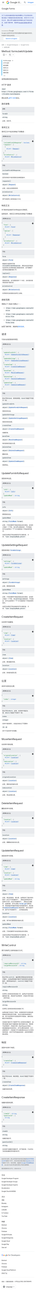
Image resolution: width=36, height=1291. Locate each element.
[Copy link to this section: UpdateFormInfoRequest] (31, 473)
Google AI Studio (7, 1234)
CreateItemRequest (18, 366)
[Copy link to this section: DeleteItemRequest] (25, 803)
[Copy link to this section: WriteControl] (18, 945)
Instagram (5, 1206)
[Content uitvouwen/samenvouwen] (12, 60)
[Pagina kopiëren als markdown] (10, 54)
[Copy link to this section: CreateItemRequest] (25, 617)
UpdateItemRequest (18, 385)
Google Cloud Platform (9, 1270)
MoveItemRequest (17, 373)
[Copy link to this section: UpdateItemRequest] (26, 851)
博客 (3, 1200)
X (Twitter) (5, 1213)
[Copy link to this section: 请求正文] (12, 127)
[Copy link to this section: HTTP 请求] (13, 85)
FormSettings (15, 550)
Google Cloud (6, 1241)
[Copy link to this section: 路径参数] (12, 104)
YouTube (4, 1216)
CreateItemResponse (18, 1063)
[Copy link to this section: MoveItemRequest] (24, 739)
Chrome (4, 1228)
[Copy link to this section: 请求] (8, 334)
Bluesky (4, 1203)
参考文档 (6, 47)
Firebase (4, 1231)
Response (16, 235)
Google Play (5, 1244)
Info (13, 491)
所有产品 (4, 1273)
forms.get (23, 904)
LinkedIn (4, 1210)
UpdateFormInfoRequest (19, 354)
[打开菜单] (3, 2)
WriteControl (16, 157)
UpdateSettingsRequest (19, 360)
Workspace (20, 2)
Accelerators (6, 1188)
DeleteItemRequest (18, 379)
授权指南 (21, 327)
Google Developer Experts (10, 1185)
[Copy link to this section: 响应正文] (12, 205)
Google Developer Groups (10, 1181)
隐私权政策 (9, 1281)
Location (14, 641)
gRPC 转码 (12, 98)
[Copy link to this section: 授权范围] (12, 300)
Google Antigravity (7, 1238)
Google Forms (8, 8)
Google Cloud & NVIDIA (9, 1191)
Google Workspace (12, 45)
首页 (3, 45)
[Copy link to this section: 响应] (8, 1042)
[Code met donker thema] (32, 141)
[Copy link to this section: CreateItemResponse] (27, 1097)
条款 (3, 1281)
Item (13, 635)
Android (4, 1225)
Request (16, 149)
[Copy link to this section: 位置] (8, 681)
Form (13, 227)
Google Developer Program (10, 1178)
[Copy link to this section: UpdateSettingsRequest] (30, 545)
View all (4, 1247)
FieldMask (12, 521)
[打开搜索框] (25, 2)
